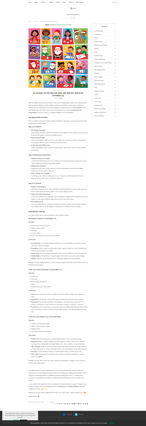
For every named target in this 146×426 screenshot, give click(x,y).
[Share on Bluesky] (85, 403)
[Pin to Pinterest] (59, 403)
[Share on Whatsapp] (71, 403)
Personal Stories (105, 80)
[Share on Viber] (81, 403)
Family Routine (105, 41)
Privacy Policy (80, 2)
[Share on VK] (64, 403)
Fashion (51, 2)
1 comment (51, 402)
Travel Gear (105, 98)
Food (30, 2)
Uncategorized (105, 105)
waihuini (61, 98)
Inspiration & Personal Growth (105, 63)
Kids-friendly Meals (105, 70)
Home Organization (105, 59)
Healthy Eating (105, 55)
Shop (64, 2)
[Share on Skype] (80, 403)
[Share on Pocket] (78, 403)
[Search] (116, 2)
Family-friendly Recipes (105, 45)
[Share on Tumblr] (62, 403)
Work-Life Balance (105, 116)
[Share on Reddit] (67, 403)
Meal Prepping (105, 77)
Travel (58, 2)
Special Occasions (105, 91)
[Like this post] (54, 403)
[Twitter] (114, 2)
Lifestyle (43, 2)
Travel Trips (105, 101)
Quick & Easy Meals (105, 84)
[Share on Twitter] (57, 403)
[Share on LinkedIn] (61, 403)
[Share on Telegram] (73, 403)
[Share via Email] (87, 403)
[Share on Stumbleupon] (69, 403)
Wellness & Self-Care (105, 112)
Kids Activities (105, 66)
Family (36, 2)
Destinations (105, 34)
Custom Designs (105, 31)
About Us (71, 2)
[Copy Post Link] (76, 403)
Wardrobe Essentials (105, 109)
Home (30, 21)
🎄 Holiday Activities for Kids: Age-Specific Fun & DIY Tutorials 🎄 (58, 94)
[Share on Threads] (83, 403)
